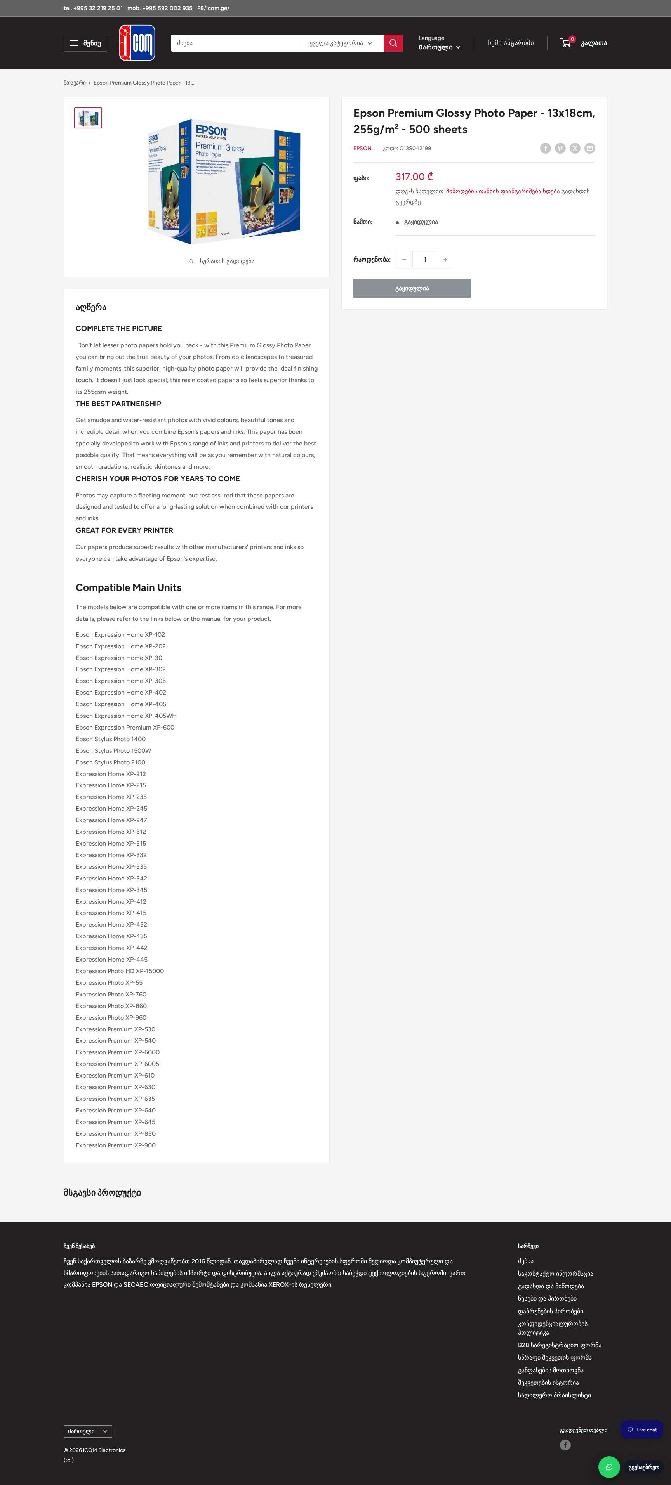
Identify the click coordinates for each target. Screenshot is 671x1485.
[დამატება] (445, 259)
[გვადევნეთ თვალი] (565, 1445)
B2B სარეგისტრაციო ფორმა (559, 1345)
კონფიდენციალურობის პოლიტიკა (553, 1328)
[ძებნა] (393, 43)
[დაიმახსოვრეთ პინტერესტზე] (560, 148)
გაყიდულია (412, 288)
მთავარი (75, 83)
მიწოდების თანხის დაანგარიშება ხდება (503, 191)
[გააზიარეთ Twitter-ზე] (575, 148)
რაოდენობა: (372, 259)
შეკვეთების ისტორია (548, 1382)
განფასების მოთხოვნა (551, 1370)
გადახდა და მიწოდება (551, 1286)
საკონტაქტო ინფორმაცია (555, 1273)
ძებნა (526, 1261)
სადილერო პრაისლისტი (554, 1395)
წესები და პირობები (547, 1298)
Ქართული (81, 1431)
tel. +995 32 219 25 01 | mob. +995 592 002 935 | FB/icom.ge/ (146, 8)
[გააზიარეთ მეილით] (589, 148)
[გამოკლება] (404, 259)
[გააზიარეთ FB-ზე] (545, 148)
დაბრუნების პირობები (550, 1311)
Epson (362, 148)
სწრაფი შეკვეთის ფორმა (555, 1357)
